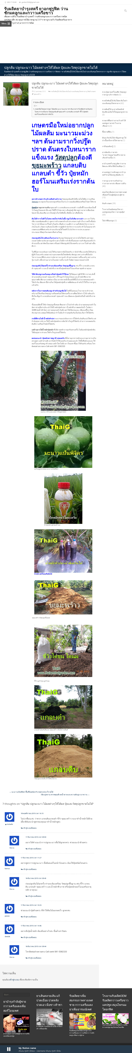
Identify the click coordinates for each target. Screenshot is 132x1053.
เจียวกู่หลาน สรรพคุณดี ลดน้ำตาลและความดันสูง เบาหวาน (65, 795)
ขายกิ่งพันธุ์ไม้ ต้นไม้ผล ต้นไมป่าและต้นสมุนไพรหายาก (68, 91)
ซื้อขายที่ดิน (107, 132)
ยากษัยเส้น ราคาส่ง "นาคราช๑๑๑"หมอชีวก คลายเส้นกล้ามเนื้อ (113, 155)
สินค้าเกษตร (92, 91)
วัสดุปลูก (66, 157)
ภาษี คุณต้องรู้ (107, 146)
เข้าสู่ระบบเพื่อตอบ (29, 828)
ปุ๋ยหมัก (34, 207)
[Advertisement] (66, 44)
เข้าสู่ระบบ (14, 979)
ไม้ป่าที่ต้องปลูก (108, 221)
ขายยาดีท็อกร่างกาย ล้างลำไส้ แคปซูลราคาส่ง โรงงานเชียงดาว (114, 123)
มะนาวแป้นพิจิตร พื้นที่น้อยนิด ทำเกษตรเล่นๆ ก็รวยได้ (31, 792)
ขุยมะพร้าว (37, 94)
